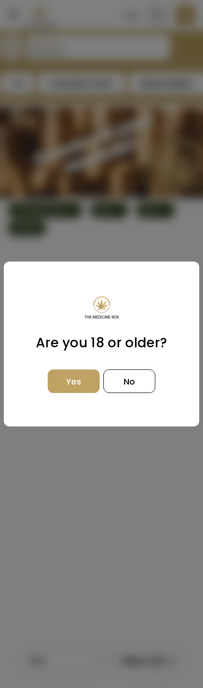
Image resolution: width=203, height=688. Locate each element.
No (129, 381)
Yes (73, 381)
